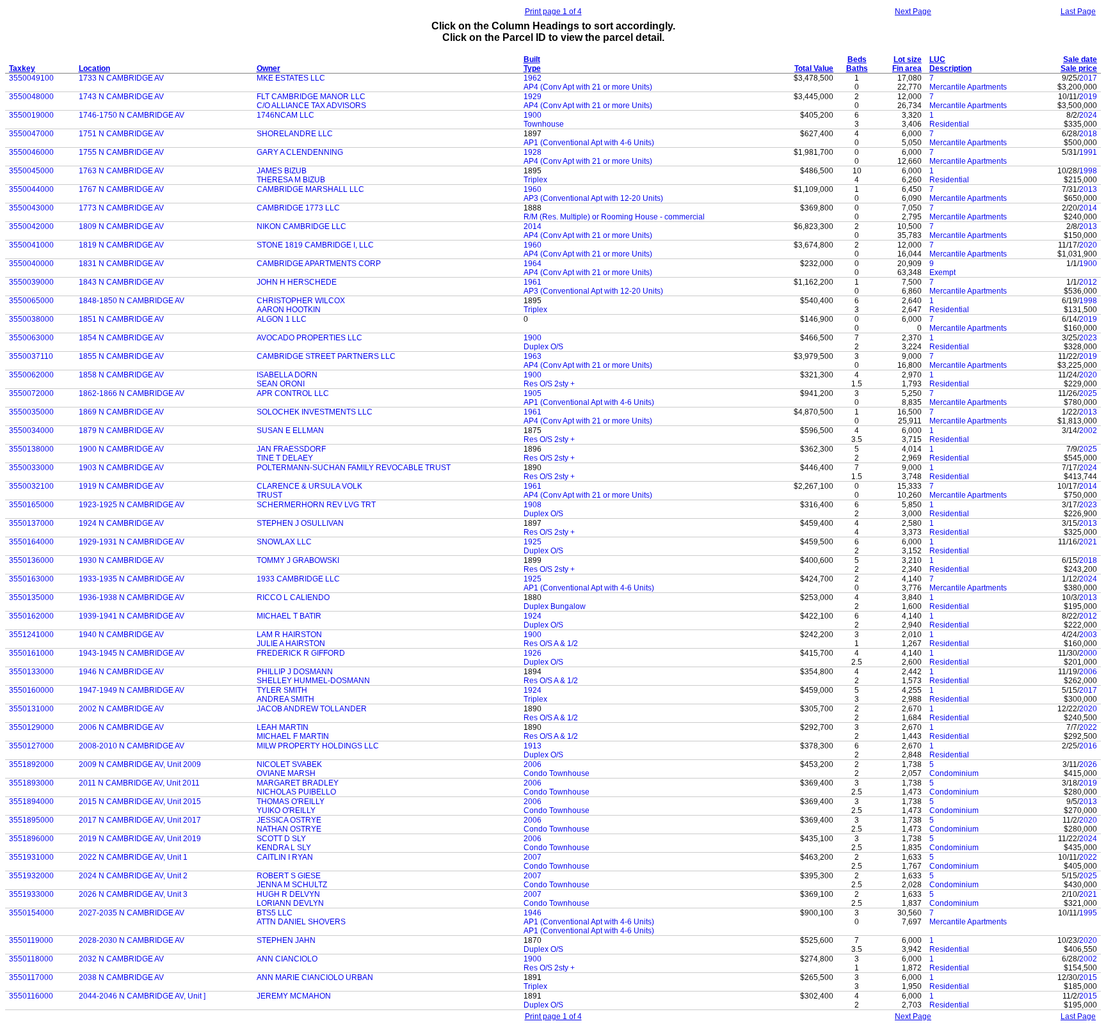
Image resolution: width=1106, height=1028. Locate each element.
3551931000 (31, 857)
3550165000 (31, 504)
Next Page (913, 11)
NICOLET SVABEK (289, 764)
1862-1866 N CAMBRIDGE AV (131, 393)
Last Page (1078, 11)
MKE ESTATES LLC (291, 78)
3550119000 (31, 940)
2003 (1088, 634)
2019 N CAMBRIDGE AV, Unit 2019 (140, 838)
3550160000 (31, 690)
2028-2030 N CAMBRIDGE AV (131, 940)
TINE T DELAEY (285, 458)
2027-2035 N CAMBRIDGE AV (131, 912)
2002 (1088, 430)
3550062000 (31, 374)
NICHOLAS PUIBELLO (296, 791)
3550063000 (31, 337)
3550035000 (31, 411)
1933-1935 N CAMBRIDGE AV (131, 578)
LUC (937, 59)
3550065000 (31, 300)
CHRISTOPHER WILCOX (301, 300)
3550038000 (31, 319)
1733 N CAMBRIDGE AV (121, 78)
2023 (1088, 337)
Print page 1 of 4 (553, 11)
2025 (1088, 393)
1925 (532, 541)
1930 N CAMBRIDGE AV (121, 560)
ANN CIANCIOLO (287, 958)
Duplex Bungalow (555, 606)
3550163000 (31, 578)
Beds (857, 59)
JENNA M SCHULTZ (292, 884)
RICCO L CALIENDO (293, 597)
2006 (1088, 671)
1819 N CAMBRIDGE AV (121, 245)
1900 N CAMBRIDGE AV (121, 449)
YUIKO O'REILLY (286, 810)
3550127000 (31, 745)
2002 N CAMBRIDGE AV (121, 708)
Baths (857, 68)
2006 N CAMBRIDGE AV (121, 727)
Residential (949, 124)
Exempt (942, 272)
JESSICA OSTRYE (289, 820)
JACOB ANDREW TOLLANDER (312, 708)
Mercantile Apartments (968, 87)
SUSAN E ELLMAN (290, 430)
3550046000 (31, 152)
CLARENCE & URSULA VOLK (309, 486)
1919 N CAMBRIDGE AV (121, 486)
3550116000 (31, 996)
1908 (532, 504)
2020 (1088, 245)
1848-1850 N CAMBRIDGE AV (131, 300)
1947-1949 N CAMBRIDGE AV (131, 690)
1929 (532, 96)
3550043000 (31, 207)
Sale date (1080, 59)
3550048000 (31, 96)
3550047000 (31, 133)
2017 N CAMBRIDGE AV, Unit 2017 (140, 820)
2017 (1088, 78)
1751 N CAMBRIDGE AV (121, 133)
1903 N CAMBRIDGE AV (121, 467)
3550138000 (31, 449)
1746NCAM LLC (285, 115)
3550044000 (31, 189)
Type (532, 68)
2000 (1088, 653)
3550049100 (31, 78)
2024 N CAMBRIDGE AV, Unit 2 (133, 875)
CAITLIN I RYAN (285, 857)
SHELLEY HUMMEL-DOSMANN (313, 680)
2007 (532, 857)
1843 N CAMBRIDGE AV (121, 282)
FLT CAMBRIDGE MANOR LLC (311, 96)
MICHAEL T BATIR (289, 616)
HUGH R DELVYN (288, 894)
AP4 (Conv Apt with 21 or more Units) (588, 87)
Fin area (907, 68)
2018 (1088, 133)
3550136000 (31, 560)
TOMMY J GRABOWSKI (298, 560)
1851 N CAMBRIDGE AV (121, 319)
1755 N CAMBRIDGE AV (121, 152)
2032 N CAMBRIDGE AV (121, 958)
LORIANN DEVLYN (290, 903)
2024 (1088, 115)
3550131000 (31, 708)
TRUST (269, 495)
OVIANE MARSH (286, 773)
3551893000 (31, 783)
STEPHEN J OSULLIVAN (300, 523)
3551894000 (31, 801)
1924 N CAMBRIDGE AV (121, 523)
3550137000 (31, 523)
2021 (1088, 541)
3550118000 (31, 958)
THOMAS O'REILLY (291, 801)
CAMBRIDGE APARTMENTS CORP (319, 263)
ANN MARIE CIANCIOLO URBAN (315, 977)
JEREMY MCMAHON (294, 996)
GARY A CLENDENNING (300, 152)
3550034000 (31, 430)
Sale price (1079, 68)
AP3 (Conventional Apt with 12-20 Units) (593, 198)
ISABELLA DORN (287, 374)
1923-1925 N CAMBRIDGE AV (131, 504)
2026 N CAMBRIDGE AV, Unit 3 (133, 894)
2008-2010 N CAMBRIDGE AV (131, 745)
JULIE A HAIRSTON (291, 643)
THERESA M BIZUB (291, 179)
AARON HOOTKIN (289, 309)
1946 (532, 912)
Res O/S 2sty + (549, 383)
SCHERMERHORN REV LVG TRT (316, 504)
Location (94, 68)
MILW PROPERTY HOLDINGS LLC (318, 745)
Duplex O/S (543, 346)
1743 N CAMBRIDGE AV (121, 96)
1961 (532, 282)
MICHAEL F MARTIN (293, 736)
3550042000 (31, 226)
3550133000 (31, 671)
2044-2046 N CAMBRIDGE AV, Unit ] (142, 996)
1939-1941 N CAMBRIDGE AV (131, 616)
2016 (1088, 745)
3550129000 (31, 727)
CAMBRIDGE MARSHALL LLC (310, 189)
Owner (268, 68)
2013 (1088, 189)
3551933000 (31, 894)
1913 (532, 745)
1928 (532, 152)
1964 (532, 263)
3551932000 (31, 875)
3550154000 (31, 912)
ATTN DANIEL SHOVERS (301, 921)
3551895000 (31, 820)
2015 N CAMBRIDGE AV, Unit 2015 (140, 801)
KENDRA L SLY (284, 847)
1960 (532, 189)
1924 (532, 616)
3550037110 (31, 356)
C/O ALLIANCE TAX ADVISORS (311, 105)
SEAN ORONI (281, 383)
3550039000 (31, 282)
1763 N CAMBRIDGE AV (121, 170)
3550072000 (31, 393)
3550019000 (31, 115)
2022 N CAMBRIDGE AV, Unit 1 (133, 857)
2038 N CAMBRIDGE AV (121, 977)
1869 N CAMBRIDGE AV (121, 411)
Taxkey (22, 68)
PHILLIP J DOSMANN (295, 671)
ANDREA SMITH (285, 699)
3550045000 (31, 170)
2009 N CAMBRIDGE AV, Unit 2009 (140, 764)
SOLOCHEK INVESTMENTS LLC (315, 411)
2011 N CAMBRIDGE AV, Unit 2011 (139, 783)
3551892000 (31, 764)
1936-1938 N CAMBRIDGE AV (131, 597)
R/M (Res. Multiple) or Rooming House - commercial (614, 216)
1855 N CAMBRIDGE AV (121, 356)
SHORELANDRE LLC (295, 133)
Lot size (908, 59)
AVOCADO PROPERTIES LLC (309, 337)
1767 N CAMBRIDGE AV (121, 189)
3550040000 (31, 263)
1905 (532, 393)
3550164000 (31, 541)
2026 (1088, 764)
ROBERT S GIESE (289, 875)
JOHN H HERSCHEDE (297, 282)
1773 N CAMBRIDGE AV (121, 207)
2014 (1088, 207)
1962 (532, 78)
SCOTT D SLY (281, 838)
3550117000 (31, 977)
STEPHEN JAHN (286, 940)
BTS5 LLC (275, 912)
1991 (1088, 152)
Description (950, 68)
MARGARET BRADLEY (298, 783)
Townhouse (544, 124)
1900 (532, 115)
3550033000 (31, 467)
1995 (1088, 912)
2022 (1088, 727)
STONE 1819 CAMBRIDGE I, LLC (315, 245)
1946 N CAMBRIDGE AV (121, 671)
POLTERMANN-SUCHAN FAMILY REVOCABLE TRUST (354, 467)
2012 (1088, 282)
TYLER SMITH (282, 690)
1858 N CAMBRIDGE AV (121, 374)
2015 (1088, 977)
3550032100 (31, 486)
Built (532, 59)
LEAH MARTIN (283, 727)
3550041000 (31, 245)
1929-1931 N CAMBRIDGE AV (131, 541)
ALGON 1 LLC (282, 319)
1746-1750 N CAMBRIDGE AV (131, 115)
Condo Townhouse (556, 773)
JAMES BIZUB (282, 170)
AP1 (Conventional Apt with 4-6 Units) (589, 142)
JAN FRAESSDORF (291, 449)
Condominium (954, 773)
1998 (1088, 170)
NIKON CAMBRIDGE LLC (301, 226)
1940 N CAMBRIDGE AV (121, 634)
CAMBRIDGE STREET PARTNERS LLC (326, 356)
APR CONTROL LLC (293, 393)
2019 (1088, 96)
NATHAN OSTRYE (289, 829)
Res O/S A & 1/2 (551, 643)
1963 (532, 356)
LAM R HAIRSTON (289, 634)
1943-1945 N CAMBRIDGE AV (131, 653)
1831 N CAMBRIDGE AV (121, 263)
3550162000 (31, 616)
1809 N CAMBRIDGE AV (121, 226)
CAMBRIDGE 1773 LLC (298, 207)
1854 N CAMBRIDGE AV (121, 337)
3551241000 (31, 634)
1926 (532, 653)
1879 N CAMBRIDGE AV (121, 430)
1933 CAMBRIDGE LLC (298, 578)
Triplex (535, 179)
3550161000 (31, 653)
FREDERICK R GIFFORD (301, 653)
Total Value (813, 68)
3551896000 (31, 838)
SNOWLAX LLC (284, 541)
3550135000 (31, 597)
